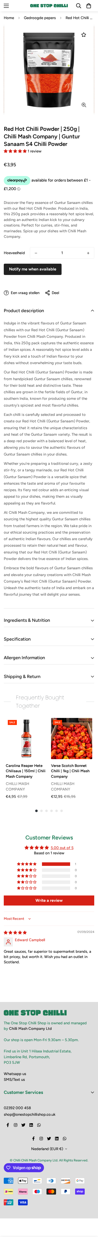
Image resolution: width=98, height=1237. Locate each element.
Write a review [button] (49, 900)
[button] (16, 151)
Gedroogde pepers (40, 18)
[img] (15, 932)
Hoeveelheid (14, 253)
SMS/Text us (14, 1079)
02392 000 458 (17, 1108)
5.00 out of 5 (62, 848)
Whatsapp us (15, 1074)
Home (9, 18)
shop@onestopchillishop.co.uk (30, 1114)
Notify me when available (32, 269)
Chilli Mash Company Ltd (30, 1028)
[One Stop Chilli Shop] (49, 6)
